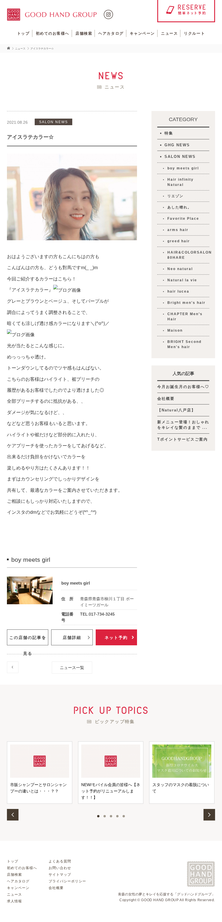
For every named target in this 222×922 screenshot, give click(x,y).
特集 (168, 133)
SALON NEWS (180, 156)
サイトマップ (60, 875)
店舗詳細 (72, 637)
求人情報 (14, 901)
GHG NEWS (177, 145)
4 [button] (117, 816)
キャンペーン (142, 33)
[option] (39, 772)
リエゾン (175, 196)
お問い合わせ (60, 868)
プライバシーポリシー (67, 881)
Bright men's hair (186, 303)
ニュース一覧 (72, 667)
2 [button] (104, 816)
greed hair (178, 241)
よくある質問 (60, 861)
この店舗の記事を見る (27, 640)
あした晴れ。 (179, 207)
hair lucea (178, 291)
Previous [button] (12, 815)
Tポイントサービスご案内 (182, 439)
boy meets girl (183, 168)
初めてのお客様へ (52, 33)
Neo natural (180, 269)
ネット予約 (116, 637)
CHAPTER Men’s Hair (185, 316)
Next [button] (209, 815)
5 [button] (124, 816)
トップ (23, 33)
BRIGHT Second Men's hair (184, 344)
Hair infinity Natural (180, 182)
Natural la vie (182, 280)
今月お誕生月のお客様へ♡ (183, 387)
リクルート (194, 33)
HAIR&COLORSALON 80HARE (188, 255)
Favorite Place (183, 219)
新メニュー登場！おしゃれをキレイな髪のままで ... (183, 425)
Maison (175, 330)
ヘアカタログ (110, 33)
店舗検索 (83, 33)
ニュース (169, 33)
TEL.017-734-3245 (97, 614)
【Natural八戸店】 (176, 410)
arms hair (177, 230)
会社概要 (166, 398)
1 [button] (98, 816)
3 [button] (111, 816)
